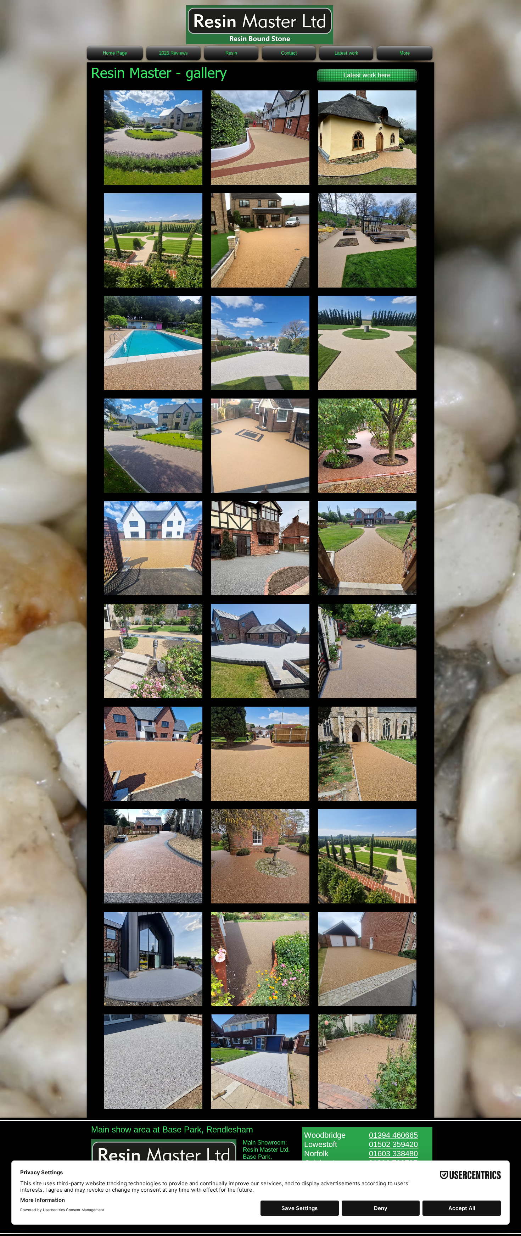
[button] (153, 137)
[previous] (117, 603)
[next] (403, 603)
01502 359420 (393, 1144)
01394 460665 (393, 1135)
